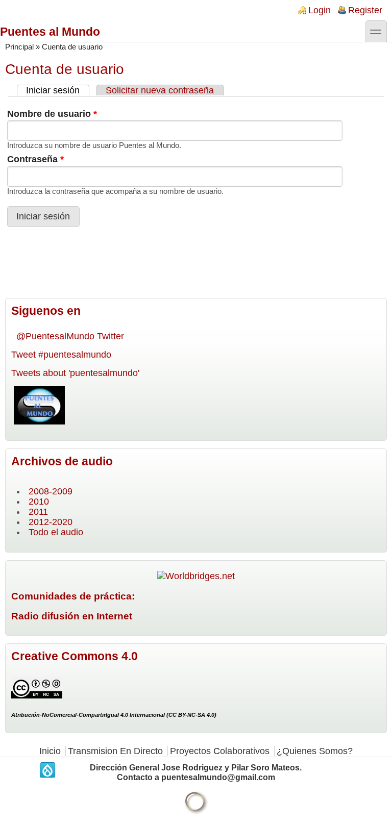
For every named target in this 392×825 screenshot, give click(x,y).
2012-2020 (50, 522)
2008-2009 (50, 491)
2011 (38, 512)
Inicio (50, 751)
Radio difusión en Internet (71, 615)
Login (319, 10)
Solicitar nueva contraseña (160, 90)
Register (365, 10)
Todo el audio (56, 532)
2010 (39, 501)
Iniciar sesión (57, 90)
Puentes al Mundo (50, 31)
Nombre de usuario (52, 114)
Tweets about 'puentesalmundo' (75, 373)
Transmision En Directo (115, 751)
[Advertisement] (196, 269)
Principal (19, 46)
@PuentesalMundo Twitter (70, 336)
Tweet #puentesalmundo (61, 354)
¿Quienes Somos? (315, 751)
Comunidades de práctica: (73, 596)
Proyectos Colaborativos (220, 751)
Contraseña (35, 159)
